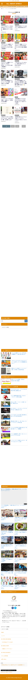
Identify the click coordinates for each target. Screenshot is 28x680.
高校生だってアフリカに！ (7, 648)
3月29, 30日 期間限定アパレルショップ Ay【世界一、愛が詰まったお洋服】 (7, 82)
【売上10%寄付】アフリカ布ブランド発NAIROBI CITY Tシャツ (21, 27)
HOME (2, 6)
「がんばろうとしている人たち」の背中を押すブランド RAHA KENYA (21, 64)
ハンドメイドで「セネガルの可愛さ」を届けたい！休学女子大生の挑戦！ (7, 100)
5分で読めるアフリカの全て (7, 642)
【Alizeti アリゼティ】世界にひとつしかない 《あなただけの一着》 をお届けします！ (7, 118)
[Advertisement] (14, 339)
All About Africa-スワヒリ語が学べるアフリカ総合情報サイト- (13, 664)
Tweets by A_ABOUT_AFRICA (6, 672)
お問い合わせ (3, 659)
